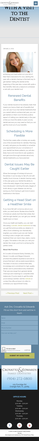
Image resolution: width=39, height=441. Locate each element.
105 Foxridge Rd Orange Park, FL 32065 (19, 385)
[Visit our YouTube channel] (29, 425)
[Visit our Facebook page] (9, 425)
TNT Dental (24, 435)
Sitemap (20, 433)
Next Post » (28, 293)
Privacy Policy (30, 435)
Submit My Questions (19, 356)
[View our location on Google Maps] (19, 425)
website (28, 279)
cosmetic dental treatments (20, 225)
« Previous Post (12, 293)
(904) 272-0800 (19, 378)
